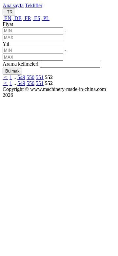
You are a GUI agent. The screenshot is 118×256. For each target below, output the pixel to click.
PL (45, 18)
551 (40, 77)
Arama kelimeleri (20, 64)
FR (27, 18)
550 (30, 77)
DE (17, 18)
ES (36, 18)
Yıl (6, 44)
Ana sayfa (13, 5)
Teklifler (33, 5)
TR (9, 12)
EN (7, 18)
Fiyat (8, 24)
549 (21, 77)
